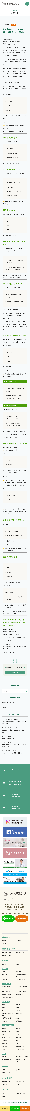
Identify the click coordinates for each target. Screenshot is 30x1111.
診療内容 (5, 960)
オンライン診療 (20, 1049)
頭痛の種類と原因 (6, 955)
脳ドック (4, 1056)
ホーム (4, 932)
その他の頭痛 (5, 979)
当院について (7, 937)
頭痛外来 (5, 969)
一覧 (3, 1093)
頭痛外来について (6, 1081)
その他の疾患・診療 (7, 1025)
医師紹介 (4, 943)
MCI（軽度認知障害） (7, 986)
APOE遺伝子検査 (6, 1059)
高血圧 (3, 1004)
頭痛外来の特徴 (20, 952)
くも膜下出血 (19, 1010)
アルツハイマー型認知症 (21, 987)
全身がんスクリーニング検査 (21, 1060)
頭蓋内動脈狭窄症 (6, 1018)
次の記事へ (20, 668)
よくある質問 (7, 1078)
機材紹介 (18, 1070)
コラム (4, 707)
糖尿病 (3, 1007)
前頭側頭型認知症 (6, 994)
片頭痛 (3, 971)
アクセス (18, 1073)
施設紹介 (4, 1070)
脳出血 (3, 1010)
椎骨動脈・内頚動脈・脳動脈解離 (7, 1014)
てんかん (18, 1034)
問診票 (17, 964)
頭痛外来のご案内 (6, 952)
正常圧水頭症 (19, 994)
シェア (13, 661)
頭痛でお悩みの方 (9, 949)
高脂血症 (18, 1004)
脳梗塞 (17, 1007)
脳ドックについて (20, 1081)
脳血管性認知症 (6, 991)
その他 (17, 1084)
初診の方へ (5, 964)
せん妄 (3, 1049)
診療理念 (4, 941)
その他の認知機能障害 (7, 997)
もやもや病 (5, 1021)
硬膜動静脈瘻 (19, 1021)
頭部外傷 (18, 1028)
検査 (3, 1054)
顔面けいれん (19, 1037)
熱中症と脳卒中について (9, 738)
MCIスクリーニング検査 (22, 1056)
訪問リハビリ (5, 1028)
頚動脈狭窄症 (19, 1013)
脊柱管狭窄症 (19, 1043)
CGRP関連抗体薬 (20, 979)
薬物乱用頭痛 (5, 974)
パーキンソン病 (6, 1037)
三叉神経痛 (5, 1040)
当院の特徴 (18, 941)
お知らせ (5, 1089)
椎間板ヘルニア (6, 1043)
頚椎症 (17, 1040)
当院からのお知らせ (8, 703)
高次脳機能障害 (20, 1046)
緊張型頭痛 (18, 971)
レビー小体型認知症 (21, 991)
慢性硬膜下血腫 (6, 1031)
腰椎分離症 (5, 1046)
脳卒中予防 (5, 1002)
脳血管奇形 (18, 1018)
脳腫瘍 (17, 1031)
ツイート (16, 661)
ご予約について (6, 1073)
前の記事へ (9, 668)
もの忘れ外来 (6, 984)
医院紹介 (5, 1066)
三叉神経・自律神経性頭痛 (22, 975)
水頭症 (3, 1034)
